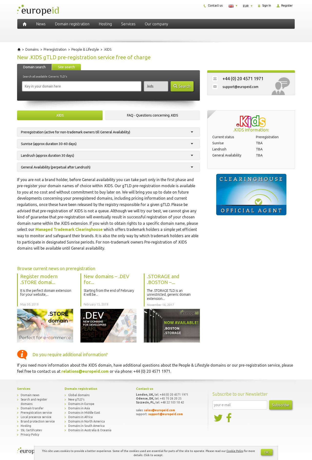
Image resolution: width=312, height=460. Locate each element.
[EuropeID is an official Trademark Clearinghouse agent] (251, 194)
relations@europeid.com (85, 371)
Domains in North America (86, 421)
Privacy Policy (30, 434)
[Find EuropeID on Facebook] (229, 418)
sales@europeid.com (159, 410)
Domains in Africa (80, 417)
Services (128, 24)
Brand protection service (38, 421)
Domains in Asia (79, 408)
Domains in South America (86, 425)
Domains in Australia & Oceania (89, 430)
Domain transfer (32, 408)
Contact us (215, 5)
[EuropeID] (24, 24)
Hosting (105, 24)
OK (266, 452)
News (41, 24)
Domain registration (72, 24)
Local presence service (36, 417)
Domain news (30, 395)
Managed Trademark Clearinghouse (69, 229)
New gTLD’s (76, 399)
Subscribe (280, 405)
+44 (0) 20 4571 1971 (243, 78)
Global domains (78, 395)
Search (185, 86)
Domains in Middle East (84, 412)
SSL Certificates (31, 430)
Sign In (266, 5)
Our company (156, 24)
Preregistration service (36, 412)
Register (287, 5)
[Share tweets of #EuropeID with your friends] (219, 418)
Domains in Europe (81, 403)
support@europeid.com (240, 87)
